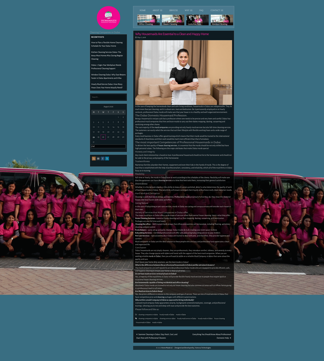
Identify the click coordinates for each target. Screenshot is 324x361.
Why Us (188, 10)
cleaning (160, 297)
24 (94, 137)
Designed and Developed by (184, 348)
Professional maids (182, 197)
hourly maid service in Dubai (186, 318)
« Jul (93, 146)
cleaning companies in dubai (148, 315)
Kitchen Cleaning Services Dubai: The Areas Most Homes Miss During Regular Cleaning (107, 55)
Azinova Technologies (203, 348)
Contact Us (216, 10)
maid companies (161, 127)
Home (143, 10)
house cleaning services (167, 145)
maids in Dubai (155, 256)
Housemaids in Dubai (143, 322)
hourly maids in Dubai (167, 315)
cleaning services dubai (167, 318)
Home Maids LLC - (167, 348)
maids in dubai (157, 322)
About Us (157, 10)
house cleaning (219, 318)
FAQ (201, 10)
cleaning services (165, 180)
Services (173, 10)
